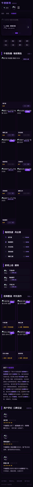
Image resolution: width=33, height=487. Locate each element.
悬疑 (20, 41)
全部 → (29, 53)
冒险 (20, 45)
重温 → (29, 296)
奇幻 (27, 45)
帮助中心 (11, 481)
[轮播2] (16, 33)
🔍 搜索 (6, 8)
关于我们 (4, 481)
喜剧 (13, 41)
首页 (2, 13)
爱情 (27, 41)
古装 (13, 45)
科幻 (6, 45)
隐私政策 (19, 481)
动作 (6, 41)
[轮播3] (19, 33)
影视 (7, 13)
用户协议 (27, 481)
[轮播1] (13, 33)
